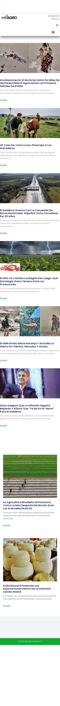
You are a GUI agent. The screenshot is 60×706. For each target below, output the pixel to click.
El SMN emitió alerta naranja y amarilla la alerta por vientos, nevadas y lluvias (27, 345)
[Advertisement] (30, 675)
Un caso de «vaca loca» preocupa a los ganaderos (25, 146)
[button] (57, 25)
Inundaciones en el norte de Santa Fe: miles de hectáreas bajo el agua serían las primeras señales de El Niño (29, 83)
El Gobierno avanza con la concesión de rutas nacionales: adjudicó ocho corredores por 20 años (29, 213)
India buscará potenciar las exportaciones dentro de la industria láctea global (27, 588)
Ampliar (3, 100)
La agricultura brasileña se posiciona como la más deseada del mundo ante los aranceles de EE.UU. (28, 505)
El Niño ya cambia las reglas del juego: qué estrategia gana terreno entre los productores (29, 281)
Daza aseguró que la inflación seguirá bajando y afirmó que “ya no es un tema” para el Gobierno (27, 408)
